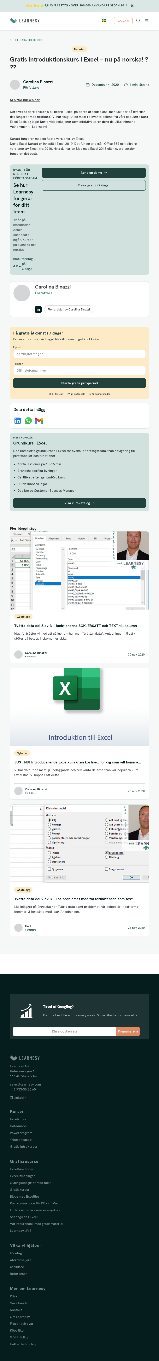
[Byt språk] (106, 20)
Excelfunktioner (22, 1169)
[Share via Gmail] (39, 421)
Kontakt (16, 1310)
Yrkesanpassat (21, 1140)
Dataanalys (18, 1126)
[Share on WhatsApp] (28, 421)
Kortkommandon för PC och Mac (34, 1203)
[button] (146, 20)
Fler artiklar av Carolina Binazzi (69, 309)
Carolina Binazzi (53, 287)
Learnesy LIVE (20, 1230)
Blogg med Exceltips (25, 1196)
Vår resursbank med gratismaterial (36, 1224)
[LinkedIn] (38, 309)
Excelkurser (19, 1119)
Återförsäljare (20, 1260)
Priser (14, 1296)
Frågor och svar (22, 1323)
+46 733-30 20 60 (23, 1089)
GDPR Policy (19, 1337)
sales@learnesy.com (25, 1084)
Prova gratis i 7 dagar (94, 185)
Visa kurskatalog (77, 503)
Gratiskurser (20, 1189)
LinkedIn (19, 1097)
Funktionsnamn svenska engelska (35, 1210)
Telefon (18, 364)
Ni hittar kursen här (25, 100)
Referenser (18, 1274)
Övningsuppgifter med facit (30, 1183)
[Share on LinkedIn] (17, 421)
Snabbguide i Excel (24, 1217)
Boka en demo (91, 172)
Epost (17, 347)
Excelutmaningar (22, 1176)
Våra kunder (19, 1303)
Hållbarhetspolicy (23, 1344)
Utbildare (17, 1267)
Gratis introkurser (24, 1146)
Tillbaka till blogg (28, 40)
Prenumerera (128, 1031)
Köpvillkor (17, 1330)
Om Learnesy (20, 1317)
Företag (16, 1253)
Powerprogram (21, 1133)
